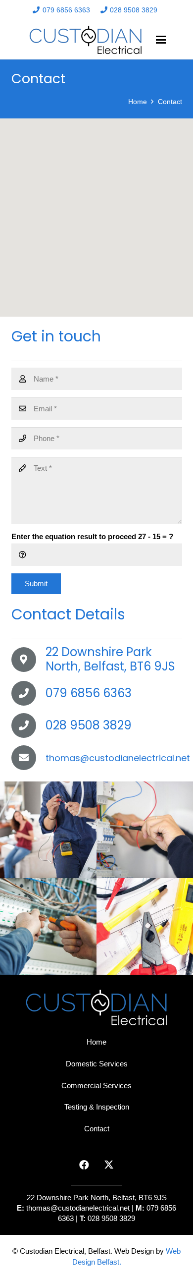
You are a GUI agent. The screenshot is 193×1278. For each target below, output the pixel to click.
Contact (96, 1128)
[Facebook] (84, 1165)
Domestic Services (97, 1063)
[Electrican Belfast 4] (144, 829)
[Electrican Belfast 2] (144, 926)
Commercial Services (96, 1085)
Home (96, 1042)
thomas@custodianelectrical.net (79, 1208)
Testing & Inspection (96, 1107)
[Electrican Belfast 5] (48, 829)
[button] (161, 40)
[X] (108, 1165)
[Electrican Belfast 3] (48, 926)
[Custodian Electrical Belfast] (85, 39)
